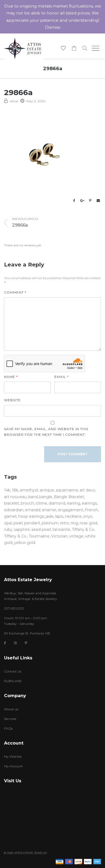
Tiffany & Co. (15, 536)
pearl (18, 523)
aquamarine (67, 490)
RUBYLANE (13, 681)
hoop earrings (31, 516)
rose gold (88, 523)
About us (11, 709)
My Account (13, 766)
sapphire (22, 529)
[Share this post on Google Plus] (82, 200)
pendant (32, 523)
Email (61, 377)
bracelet (11, 503)
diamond (57, 503)
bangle (45, 496)
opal (8, 523)
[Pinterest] (26, 643)
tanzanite (61, 529)
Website (12, 400)
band (33, 496)
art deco (87, 490)
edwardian (13, 510)
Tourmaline (39, 536)
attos (14, 101)
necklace (73, 516)
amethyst (29, 490)
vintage (76, 536)
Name (11, 377)
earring (73, 503)
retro (64, 523)
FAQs (8, 728)
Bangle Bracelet (69, 496)
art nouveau (15, 496)
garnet (10, 516)
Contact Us (12, 671)
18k (15, 490)
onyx (87, 516)
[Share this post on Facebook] (74, 200)
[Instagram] (15, 643)
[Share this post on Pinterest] (90, 200)
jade (50, 516)
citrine (41, 503)
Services (10, 719)
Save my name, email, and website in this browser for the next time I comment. (46, 432)
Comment (15, 292)
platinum (50, 523)
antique (47, 490)
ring (74, 523)
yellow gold (24, 542)
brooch (27, 503)
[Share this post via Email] (98, 200)
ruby (8, 529)
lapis (59, 516)
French (91, 510)
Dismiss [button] (52, 27)
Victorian (59, 536)
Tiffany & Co (83, 529)
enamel (49, 510)
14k (7, 490)
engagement (70, 510)
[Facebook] (5, 643)
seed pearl (41, 529)
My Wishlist (13, 756)
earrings (89, 503)
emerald (32, 510)
